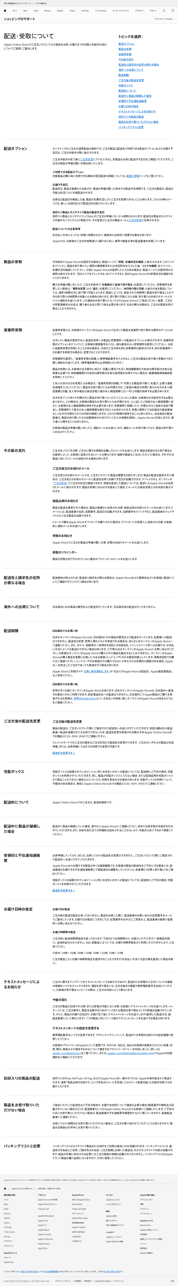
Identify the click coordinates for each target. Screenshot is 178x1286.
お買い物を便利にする (96, 671)
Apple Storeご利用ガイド (22, 1188)
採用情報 (143, 1234)
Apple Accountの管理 (47, 1200)
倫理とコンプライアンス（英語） (151, 1239)
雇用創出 (143, 1248)
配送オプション (127, 44)
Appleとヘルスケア (114, 1237)
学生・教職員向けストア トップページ (17, 3)
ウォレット (7, 1257)
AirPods (7, 1227)
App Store (42, 1248)
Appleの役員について (149, 1230)
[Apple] (5, 1188)
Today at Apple (79, 1209)
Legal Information (102, 1281)
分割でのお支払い (79, 1232)
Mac (6, 1204)
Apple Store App (79, 1218)
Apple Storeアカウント (47, 1204)
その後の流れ (126, 59)
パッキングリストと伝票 (131, 127)
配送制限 (124, 75)
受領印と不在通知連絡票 (133, 101)
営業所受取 (125, 54)
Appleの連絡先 (146, 1253)
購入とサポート (112, 1221)
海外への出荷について (131, 70)
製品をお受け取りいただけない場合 (139, 122)
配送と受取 (133, 176)
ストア (6, 1200)
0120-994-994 (112, 1271)
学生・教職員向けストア (115, 1225)
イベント (143, 1244)
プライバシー (145, 1209)
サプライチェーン (146, 1213)
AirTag (7, 1237)
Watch (7, 1218)
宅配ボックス (126, 85)
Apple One (43, 1221)
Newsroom (145, 1225)
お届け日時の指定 (129, 106)
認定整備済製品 (78, 1223)
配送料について (127, 91)
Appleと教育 (111, 1216)
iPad (6, 1209)
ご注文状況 (86, 159)
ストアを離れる (41, 3)
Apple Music (44, 1230)
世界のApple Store (85, 698)
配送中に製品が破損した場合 (135, 96)
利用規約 (77, 1281)
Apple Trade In (79, 1227)
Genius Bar (77, 1204)
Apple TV (42, 1225)
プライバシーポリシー (63, 1281)
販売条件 (87, 1281)
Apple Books (44, 1244)
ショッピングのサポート (19, 19)
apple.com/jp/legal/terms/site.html (131, 1053)
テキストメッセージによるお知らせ (137, 111)
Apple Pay (9, 1262)
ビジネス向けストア (113, 1204)
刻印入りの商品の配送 (131, 117)
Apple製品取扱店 (51, 1271)
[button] (164, 11)
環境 (142, 1204)
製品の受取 (125, 49)
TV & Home (9, 1232)
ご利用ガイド (77, 1241)
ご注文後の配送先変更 (131, 80)
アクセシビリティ (146, 1200)
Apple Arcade (44, 1234)
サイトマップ (118, 1281)
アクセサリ (8, 1241)
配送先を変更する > (63, 753)
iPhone (7, 1213)
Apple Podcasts (45, 1239)
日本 (172, 1281)
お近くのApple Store (81, 1200)
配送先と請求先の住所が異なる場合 (139, 65)
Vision (7, 1223)
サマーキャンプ (77, 1213)
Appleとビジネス (113, 1200)
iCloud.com (43, 1209)
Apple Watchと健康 (114, 1241)
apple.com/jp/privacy (66, 1053)
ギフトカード (8, 1246)
